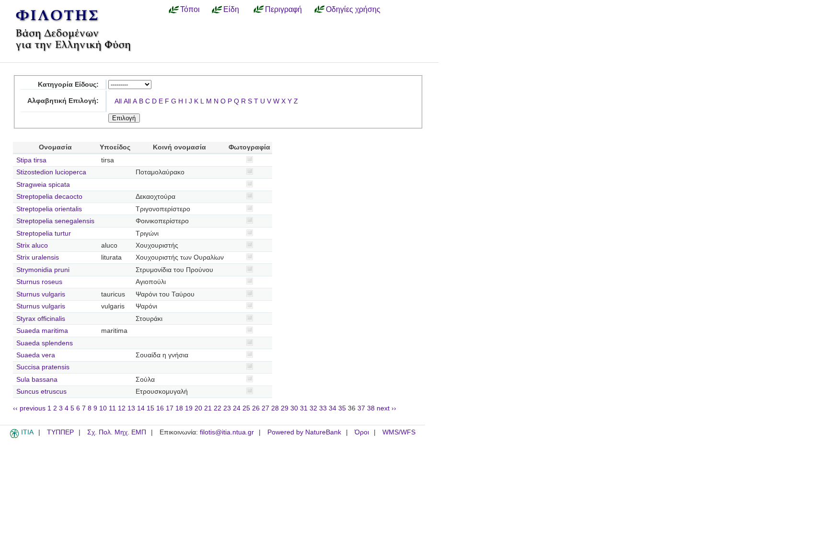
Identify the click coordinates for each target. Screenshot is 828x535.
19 (189, 408)
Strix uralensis (37, 257)
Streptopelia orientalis (49, 209)
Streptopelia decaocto (49, 196)
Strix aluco (32, 245)
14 (141, 408)
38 (371, 408)
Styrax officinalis (40, 318)
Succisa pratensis (42, 367)
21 (208, 408)
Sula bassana (37, 379)
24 (237, 408)
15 (150, 408)
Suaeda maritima (42, 330)
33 (323, 408)
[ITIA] (14, 436)
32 (313, 408)
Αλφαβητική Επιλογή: (63, 100)
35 (342, 408)
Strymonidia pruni (42, 269)
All (118, 101)
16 (160, 408)
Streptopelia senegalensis (55, 221)
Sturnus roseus (39, 281)
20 (198, 408)
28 (275, 408)
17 (169, 408)
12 (122, 408)
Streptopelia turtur (43, 233)
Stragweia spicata (43, 184)
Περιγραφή (283, 9)
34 (332, 408)
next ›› (386, 408)
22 (217, 408)
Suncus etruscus (41, 391)
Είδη (231, 9)
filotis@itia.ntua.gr (227, 432)
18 (179, 408)
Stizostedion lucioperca (51, 172)
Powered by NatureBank (304, 432)
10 (103, 408)
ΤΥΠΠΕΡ (60, 432)
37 (361, 408)
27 (265, 408)
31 (304, 408)
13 (131, 408)
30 (294, 408)
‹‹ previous (29, 408)
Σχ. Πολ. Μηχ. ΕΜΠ (116, 432)
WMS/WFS (398, 432)
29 (284, 408)
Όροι (362, 432)
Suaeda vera (35, 355)
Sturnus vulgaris (40, 294)
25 (246, 408)
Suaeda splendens (44, 343)
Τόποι (190, 9)
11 (112, 408)
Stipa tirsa (31, 160)
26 (256, 408)
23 (227, 408)
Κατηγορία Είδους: (68, 84)
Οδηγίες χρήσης (353, 9)
